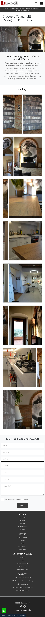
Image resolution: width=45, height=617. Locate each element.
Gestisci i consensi (19, 615)
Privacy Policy (23, 499)
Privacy (3, 615)
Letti (22, 561)
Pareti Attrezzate (22, 564)
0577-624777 (24, 584)
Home (7, 8)
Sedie (22, 544)
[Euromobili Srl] (9, 3)
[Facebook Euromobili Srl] (20, 606)
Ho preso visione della (16, 499)
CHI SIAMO (22, 518)
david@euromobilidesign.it (24, 587)
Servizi (22, 521)
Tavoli (22, 541)
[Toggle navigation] (41, 3)
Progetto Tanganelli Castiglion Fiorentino (27, 9)
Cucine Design (22, 538)
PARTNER (22, 524)
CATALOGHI (22, 550)
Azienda (12, 8)
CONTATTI (22, 530)
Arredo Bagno (23, 567)
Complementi (22, 547)
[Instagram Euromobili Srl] (24, 606)
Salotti (22, 558)
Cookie (9, 615)
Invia (22, 505)
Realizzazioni (20, 8)
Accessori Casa (22, 570)
